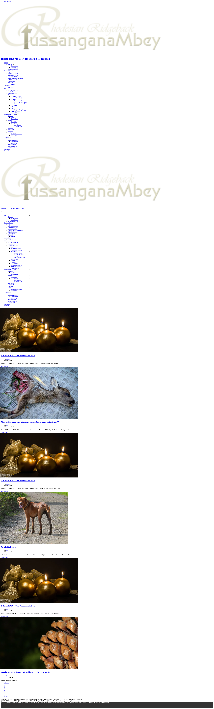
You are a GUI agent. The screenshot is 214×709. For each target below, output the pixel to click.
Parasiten (13, 108)
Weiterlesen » (4, 366)
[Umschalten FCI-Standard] (29, 278)
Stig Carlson (17, 125)
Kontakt (6, 150)
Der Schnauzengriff (19, 104)
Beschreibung (14, 119)
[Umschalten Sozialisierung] (29, 251)
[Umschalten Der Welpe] (29, 247)
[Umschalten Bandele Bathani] (29, 223)
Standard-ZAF (18, 126)
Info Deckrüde (11, 91)
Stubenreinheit (18, 101)
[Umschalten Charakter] (29, 271)
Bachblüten (14, 143)
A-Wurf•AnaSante (12, 93)
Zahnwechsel (14, 105)
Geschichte (14, 122)
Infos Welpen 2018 (13, 90)
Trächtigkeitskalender (16, 134)
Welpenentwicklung (16, 98)
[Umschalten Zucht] (29, 287)
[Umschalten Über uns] (29, 217)
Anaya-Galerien (12, 87)
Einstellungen (105, 702)
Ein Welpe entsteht (16, 96)
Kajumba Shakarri (12, 79)
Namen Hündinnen (16, 111)
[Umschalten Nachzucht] (29, 235)
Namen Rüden (15, 113)
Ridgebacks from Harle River (15, 78)
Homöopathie (14, 141)
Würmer (13, 107)
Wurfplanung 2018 (13, 69)
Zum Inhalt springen (6, 1)
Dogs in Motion (12, 144)
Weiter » (6, 696)
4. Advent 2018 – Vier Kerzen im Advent (18, 355)
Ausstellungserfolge (13, 75)
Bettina (8, 359)
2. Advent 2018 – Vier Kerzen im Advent (18, 606)
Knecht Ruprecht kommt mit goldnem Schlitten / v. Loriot (26, 672)
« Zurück (6, 683)
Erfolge (13, 84)
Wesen (13, 117)
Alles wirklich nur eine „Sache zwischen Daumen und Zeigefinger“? (30, 422)
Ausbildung (11, 128)
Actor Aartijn (14, 66)
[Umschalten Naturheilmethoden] (29, 295)
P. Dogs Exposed (12, 146)
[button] (13, 64)
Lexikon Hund (11, 147)
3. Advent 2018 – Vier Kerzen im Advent (18, 480)
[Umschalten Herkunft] (29, 275)
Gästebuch (7, 149)
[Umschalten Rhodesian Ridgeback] (29, 269)
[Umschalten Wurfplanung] (29, 241)
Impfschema (14, 135)
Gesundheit (11, 129)
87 (4, 695)
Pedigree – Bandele (13, 73)
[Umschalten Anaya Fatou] (29, 238)
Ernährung (10, 131)
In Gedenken (14, 67)
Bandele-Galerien (12, 76)
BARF (9, 138)
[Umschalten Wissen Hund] (29, 292)
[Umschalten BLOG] (29, 215)
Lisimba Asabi (11, 81)
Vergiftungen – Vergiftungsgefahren (20, 110)
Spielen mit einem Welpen (21, 102)
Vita (9, 72)
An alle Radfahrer (8, 547)
